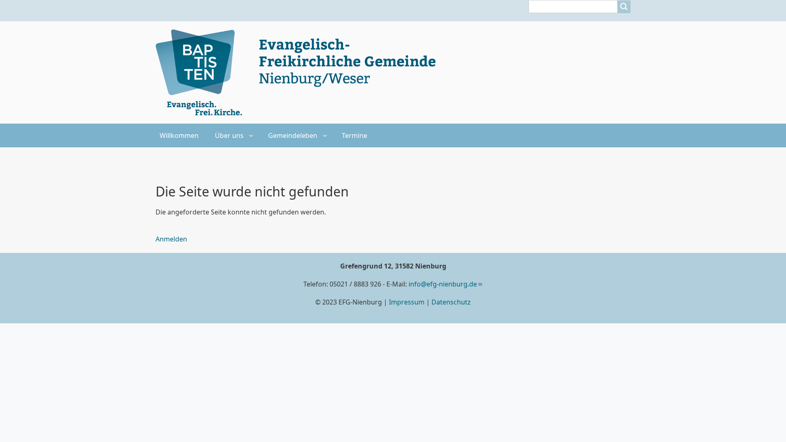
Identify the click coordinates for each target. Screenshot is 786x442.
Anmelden (171, 239)
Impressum (407, 302)
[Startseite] (301, 72)
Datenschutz (451, 302)
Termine (354, 135)
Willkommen (179, 135)
